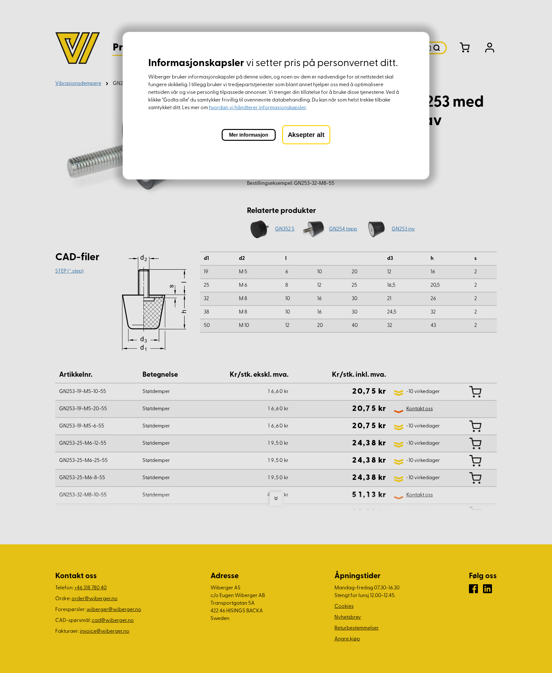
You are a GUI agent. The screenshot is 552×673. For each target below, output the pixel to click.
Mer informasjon (248, 135)
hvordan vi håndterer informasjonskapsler (257, 107)
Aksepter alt (306, 134)
